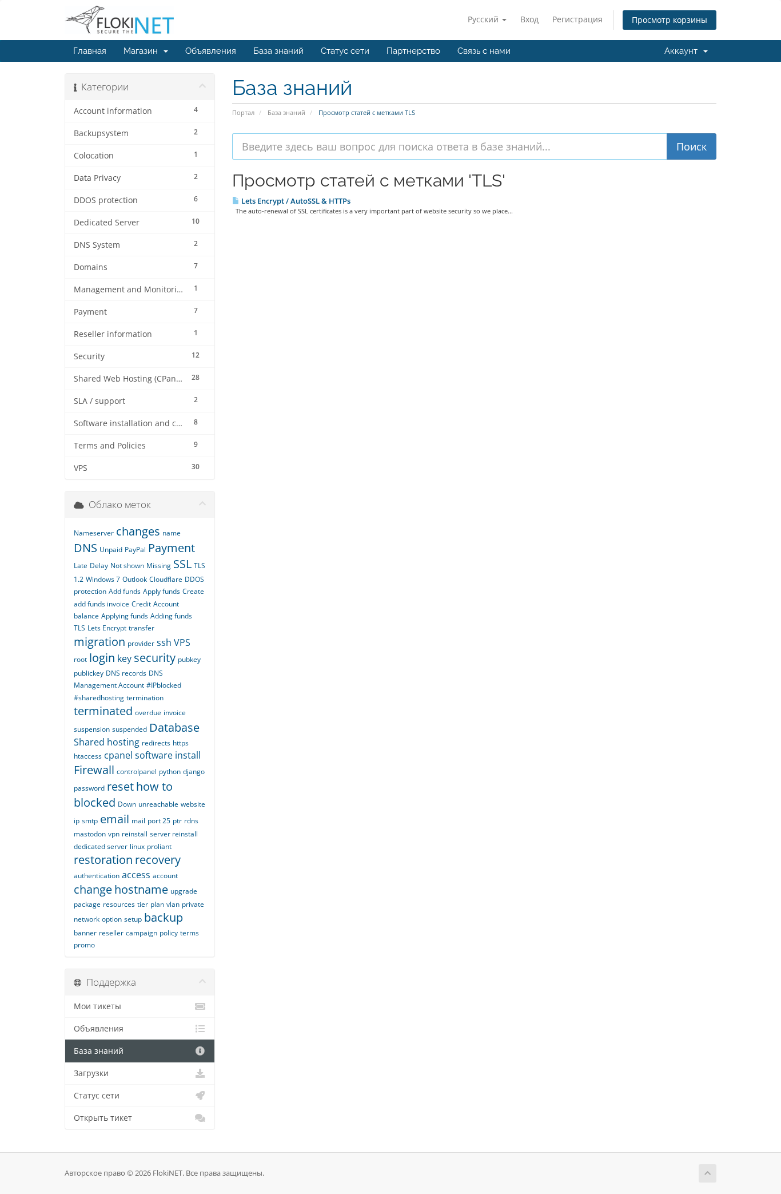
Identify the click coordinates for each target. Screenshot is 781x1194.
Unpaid (110, 549)
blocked (94, 802)
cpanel (118, 755)
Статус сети (345, 51)
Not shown (127, 565)
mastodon (90, 834)
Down (127, 804)
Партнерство (413, 51)
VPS (182, 642)
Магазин (142, 51)
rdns (191, 821)
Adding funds (171, 616)
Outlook (134, 579)
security (155, 657)
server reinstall (174, 834)
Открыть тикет (103, 1118)
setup (133, 919)
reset (120, 786)
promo (84, 945)
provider (140, 643)
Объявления (210, 51)
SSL (182, 564)
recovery (158, 859)
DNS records (126, 673)
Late (80, 565)
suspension (92, 729)
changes (138, 531)
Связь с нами (484, 51)
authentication (96, 875)
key (124, 658)
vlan (173, 904)
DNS (85, 548)
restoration (103, 859)
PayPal (135, 549)
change (93, 889)
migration (99, 641)
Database (174, 727)
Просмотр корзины (669, 19)
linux (137, 846)
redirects (156, 743)
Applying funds (124, 616)
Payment (171, 548)
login (102, 657)
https (181, 743)
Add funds (125, 591)
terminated (103, 711)
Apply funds (161, 591)
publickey (88, 673)
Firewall (94, 770)
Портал (243, 112)
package (87, 904)
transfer (141, 628)
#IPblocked (163, 685)
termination (145, 698)
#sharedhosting (99, 698)
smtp (90, 821)
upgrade (183, 891)
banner (85, 933)
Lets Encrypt (106, 628)
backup (163, 917)
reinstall (135, 834)
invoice (175, 712)
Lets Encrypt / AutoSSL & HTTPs (295, 201)
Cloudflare (165, 579)
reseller (111, 933)
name (171, 533)
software (154, 755)
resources (119, 904)
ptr (177, 821)
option (112, 919)
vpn (113, 834)
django (194, 771)
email (114, 819)
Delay (99, 565)
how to (154, 786)
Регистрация (577, 19)
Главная (89, 51)
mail (138, 821)
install (188, 755)
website (193, 804)
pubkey (189, 659)
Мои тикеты (97, 1006)
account (165, 875)
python (170, 771)
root (80, 659)
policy (169, 933)
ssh (164, 642)
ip (76, 821)
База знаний (278, 51)
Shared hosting (107, 742)
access (136, 874)
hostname (141, 889)
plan (157, 904)
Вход (529, 19)
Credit (141, 604)
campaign (141, 933)
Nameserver (94, 533)
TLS (79, 628)
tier (142, 904)
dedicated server (100, 846)
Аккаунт (683, 51)
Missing (158, 565)
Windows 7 (103, 579)
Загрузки (91, 1073)
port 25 (159, 821)
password (89, 788)
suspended (129, 729)
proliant (159, 846)
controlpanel (137, 771)
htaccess (88, 756)
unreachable (158, 804)
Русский (484, 19)
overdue (148, 712)
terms (189, 933)
